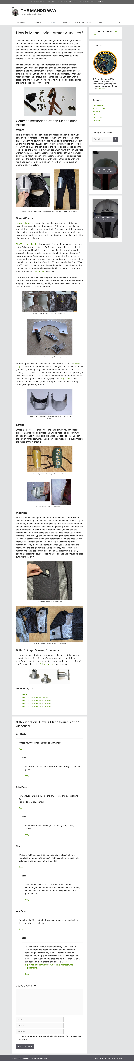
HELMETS (65, 22)
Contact (119, 1058)
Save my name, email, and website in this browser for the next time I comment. (50, 1038)
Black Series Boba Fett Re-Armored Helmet (105, 170)
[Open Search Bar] (119, 22)
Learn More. (100, 1)
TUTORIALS (97, 121)
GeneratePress (42, 1058)
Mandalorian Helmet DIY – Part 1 (37, 706)
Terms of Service (109, 1058)
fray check (65, 378)
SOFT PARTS (36, 22)
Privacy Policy (98, 1058)
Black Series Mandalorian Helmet (105, 219)
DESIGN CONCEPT (20, 22)
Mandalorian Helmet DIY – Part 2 (37, 703)
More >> (102, 88)
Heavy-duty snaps (24, 223)
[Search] (115, 139)
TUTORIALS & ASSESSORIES (83, 22)
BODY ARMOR (51, 22)
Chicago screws (47, 664)
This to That (38, 271)
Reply (21, 749)
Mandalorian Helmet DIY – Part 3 (37, 700)
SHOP (100, 22)
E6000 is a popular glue (27, 244)
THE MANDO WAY (39, 10)
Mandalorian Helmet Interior (35, 697)
